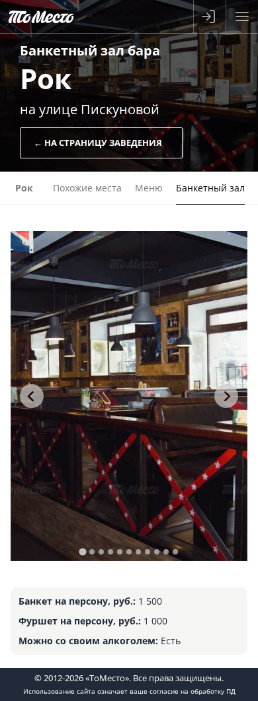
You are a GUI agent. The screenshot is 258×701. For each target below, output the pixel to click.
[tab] (82, 551)
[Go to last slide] (32, 396)
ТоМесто (41, 16)
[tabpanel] (129, 396)
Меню (149, 188)
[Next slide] (226, 396)
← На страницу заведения (98, 143)
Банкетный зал (210, 188)
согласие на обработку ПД (193, 691)
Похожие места (87, 188)
